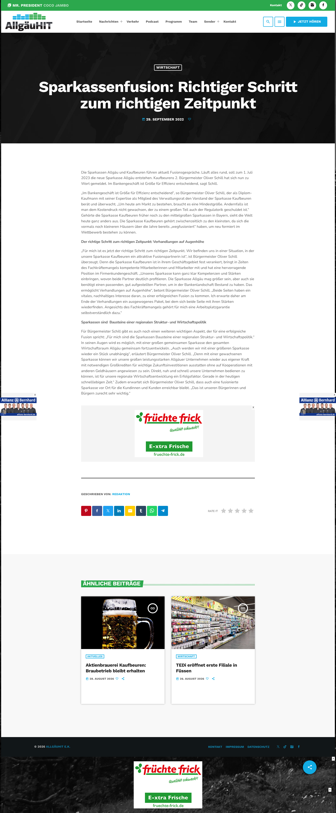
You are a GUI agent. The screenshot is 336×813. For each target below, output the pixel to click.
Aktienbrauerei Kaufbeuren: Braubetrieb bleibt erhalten (116, 667)
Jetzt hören (306, 21)
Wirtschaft (168, 67)
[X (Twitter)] (291, 5)
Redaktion (121, 494)
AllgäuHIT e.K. (58, 747)
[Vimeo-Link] (28, 22)
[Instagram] (312, 5)
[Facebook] (323, 5)
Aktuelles (95, 656)
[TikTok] (301, 5)
